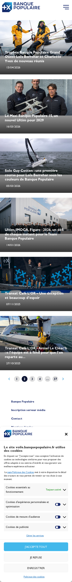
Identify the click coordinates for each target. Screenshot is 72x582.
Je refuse (36, 557)
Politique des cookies (34, 576)
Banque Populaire (22, 401)
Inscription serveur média (28, 410)
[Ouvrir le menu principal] (66, 7)
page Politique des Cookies (20, 472)
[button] (66, 434)
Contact (16, 418)
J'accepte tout (36, 547)
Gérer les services (35, 535)
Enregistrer (36, 568)
